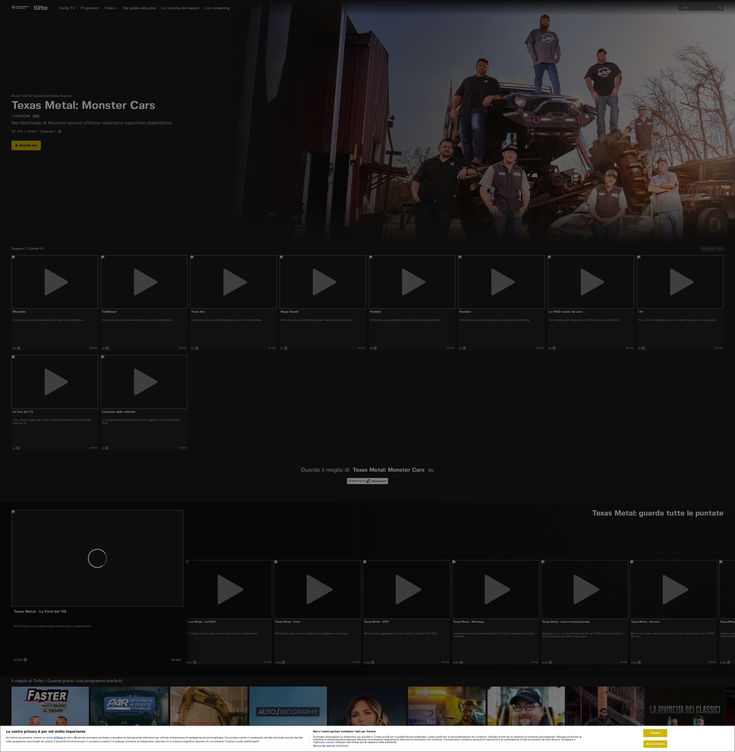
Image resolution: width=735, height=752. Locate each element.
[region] (367, 739)
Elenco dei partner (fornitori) (330, 746)
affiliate (59, 738)
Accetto (655, 733)
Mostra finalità (655, 744)
